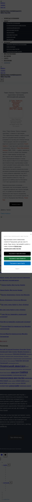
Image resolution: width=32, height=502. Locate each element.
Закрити (17, 268)
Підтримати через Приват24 (17, 258)
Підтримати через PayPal (17, 263)
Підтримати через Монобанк (17, 253)
